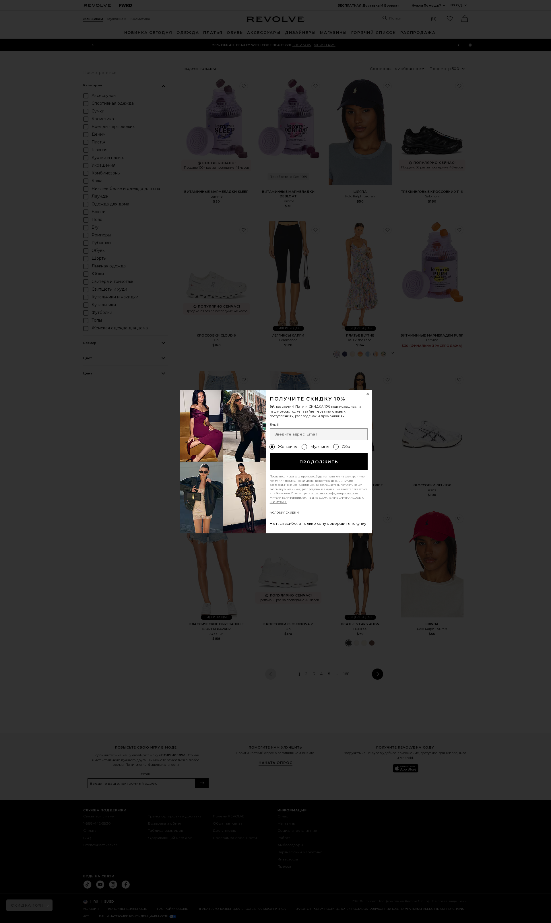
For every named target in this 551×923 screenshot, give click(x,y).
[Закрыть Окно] (368, 394)
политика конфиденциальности (334, 493)
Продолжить (319, 462)
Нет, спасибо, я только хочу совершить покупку (318, 523)
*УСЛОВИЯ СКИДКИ (284, 512)
